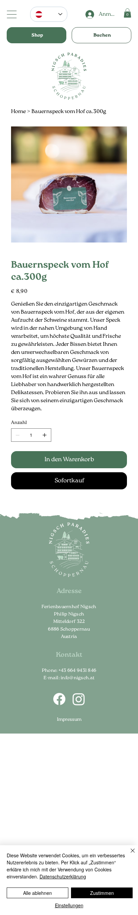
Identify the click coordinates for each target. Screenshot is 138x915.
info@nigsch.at (77, 678)
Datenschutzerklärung (63, 876)
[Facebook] (59, 699)
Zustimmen (102, 893)
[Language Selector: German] (48, 14)
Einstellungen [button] (69, 905)
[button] (127, 12)
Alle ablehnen (37, 893)
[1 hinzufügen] (44, 435)
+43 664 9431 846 (77, 670)
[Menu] (12, 14)
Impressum (69, 719)
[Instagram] (79, 699)
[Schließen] (129, 855)
